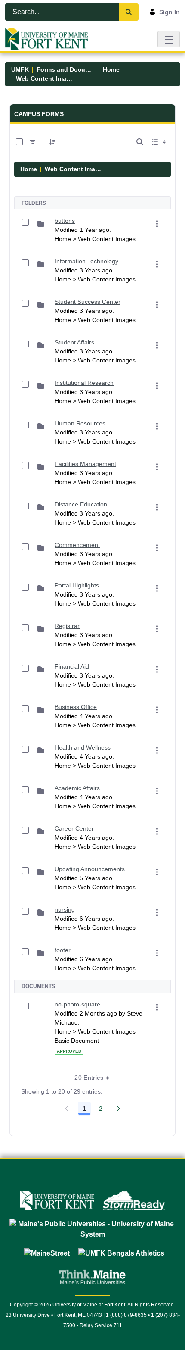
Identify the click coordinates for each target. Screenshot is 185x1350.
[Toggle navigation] (168, 39)
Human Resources (80, 423)
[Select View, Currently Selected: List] (159, 142)
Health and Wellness (83, 747)
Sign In (169, 12)
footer (63, 950)
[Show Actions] (157, 224)
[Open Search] (140, 142)
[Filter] (32, 142)
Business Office (76, 706)
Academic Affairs (77, 787)
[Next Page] (118, 1109)
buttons (65, 220)
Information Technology (86, 261)
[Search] (128, 12)
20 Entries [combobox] (89, 1077)
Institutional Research (84, 382)
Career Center (74, 828)
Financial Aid (72, 666)
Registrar (67, 625)
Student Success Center (87, 301)
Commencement (77, 544)
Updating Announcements (90, 869)
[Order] (52, 142)
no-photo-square (77, 1004)
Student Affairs (74, 342)
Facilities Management (85, 463)
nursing (65, 909)
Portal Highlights (77, 585)
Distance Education (81, 504)
